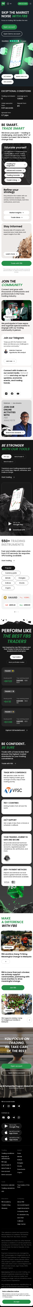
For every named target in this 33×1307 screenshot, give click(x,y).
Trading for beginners (11, 165)
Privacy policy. (8, 1297)
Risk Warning (5, 1272)
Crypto (8, 588)
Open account (23, 3)
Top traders (16, 657)
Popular (8, 568)
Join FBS (13, 988)
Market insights (15, 213)
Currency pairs (11, 573)
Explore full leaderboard (15, 730)
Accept (16, 1302)
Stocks (21, 583)
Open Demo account (11, 34)
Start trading (7, 477)
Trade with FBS (16, 263)
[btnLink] (5, 961)
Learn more (10, 254)
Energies (22, 578)
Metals (7, 578)
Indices (8, 583)
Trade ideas (15, 217)
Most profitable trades (16, 662)
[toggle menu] (30, 4)
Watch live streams (13, 433)
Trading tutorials (13, 175)
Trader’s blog (12, 180)
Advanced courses (14, 170)
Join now (9, 361)
